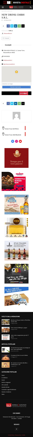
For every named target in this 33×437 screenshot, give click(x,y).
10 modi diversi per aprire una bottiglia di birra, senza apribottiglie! (20, 348)
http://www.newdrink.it (9, 64)
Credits (23, 435)
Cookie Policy (11, 435)
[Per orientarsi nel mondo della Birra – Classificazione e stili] (6, 365)
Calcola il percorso (15, 87)
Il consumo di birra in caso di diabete (19, 355)
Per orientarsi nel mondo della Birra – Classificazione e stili (19, 363)
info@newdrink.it (7, 60)
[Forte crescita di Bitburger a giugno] (6, 329)
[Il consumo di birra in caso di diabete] (6, 357)
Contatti (20, 418)
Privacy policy (18, 435)
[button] (31, 7)
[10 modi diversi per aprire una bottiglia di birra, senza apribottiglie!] (6, 349)
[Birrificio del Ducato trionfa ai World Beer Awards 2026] (6, 322)
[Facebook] (16, 429)
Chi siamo (13, 418)
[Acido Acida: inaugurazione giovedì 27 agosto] (6, 337)
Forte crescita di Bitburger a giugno (19, 327)
